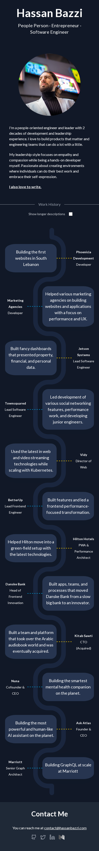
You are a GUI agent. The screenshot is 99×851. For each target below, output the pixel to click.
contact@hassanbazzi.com (65, 828)
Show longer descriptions (47, 214)
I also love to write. (25, 186)
